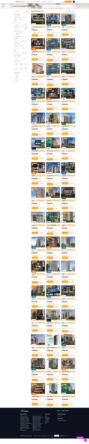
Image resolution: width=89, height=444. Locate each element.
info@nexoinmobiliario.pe (62, 420)
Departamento (18, 17)
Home (28, 1)
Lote (17, 19)
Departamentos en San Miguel (24, 419)
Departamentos (47, 418)
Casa (25, 17)
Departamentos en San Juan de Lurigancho (37, 427)
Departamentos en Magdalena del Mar (25, 423)
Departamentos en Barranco (37, 419)
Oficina (22, 19)
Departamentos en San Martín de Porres (25, 428)
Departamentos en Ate (23, 430)
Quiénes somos (47, 417)
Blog (49, 1)
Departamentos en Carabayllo (37, 424)
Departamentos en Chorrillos (37, 418)
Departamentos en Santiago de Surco (38, 417)
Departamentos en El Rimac (36, 425)
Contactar (35, 35)
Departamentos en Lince (23, 424)
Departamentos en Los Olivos (24, 425)
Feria (52, 1)
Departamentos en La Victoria (37, 430)
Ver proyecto (41, 35)
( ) (69, 1)
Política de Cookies (50, 435)
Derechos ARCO (43, 435)
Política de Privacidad (37, 435)
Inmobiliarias (38, 1)
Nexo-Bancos (44, 1)
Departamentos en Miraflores (24, 417)
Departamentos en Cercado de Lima (38, 423)
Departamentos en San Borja (24, 418)
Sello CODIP (32, 1)
